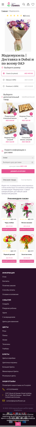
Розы (4, 331)
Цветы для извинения (10, 321)
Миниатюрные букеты (10, 371)
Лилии (4, 340)
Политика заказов (9, 285)
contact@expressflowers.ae (15, 401)
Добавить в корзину (18, 171)
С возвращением (8, 317)
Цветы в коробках (8, 358)
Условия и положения (10, 294)
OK (18, 424)
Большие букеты (8, 367)
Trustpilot (27, 385)
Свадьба (5, 304)
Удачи (4, 313)
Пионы (5, 335)
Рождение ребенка (9, 308)
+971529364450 (12, 389)
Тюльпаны (6, 344)
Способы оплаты (8, 290)
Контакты (5, 281)
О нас (4, 277)
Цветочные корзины (9, 362)
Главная (5, 11)
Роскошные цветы (9, 376)
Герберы (5, 349)
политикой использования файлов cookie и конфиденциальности (21, 419)
